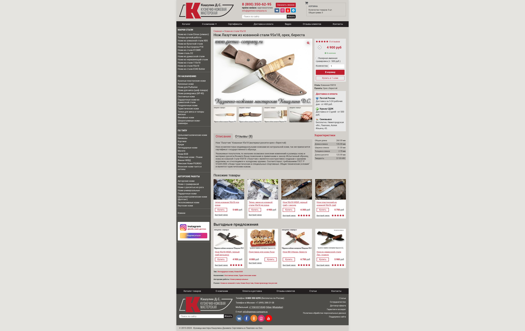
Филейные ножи (186, 117)
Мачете (181, 151)
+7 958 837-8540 (257, 307)
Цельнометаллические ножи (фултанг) (192, 198)
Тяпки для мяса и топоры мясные (191, 113)
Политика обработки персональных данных (324, 313)
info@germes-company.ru (254, 10)
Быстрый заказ (221, 215)
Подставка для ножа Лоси (262, 252)
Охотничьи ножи (186, 96)
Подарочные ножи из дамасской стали (188, 101)
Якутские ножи (185, 205)
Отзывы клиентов (312, 24)
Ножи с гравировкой (188, 184)
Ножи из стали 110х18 (189, 62)
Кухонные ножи (186, 84)
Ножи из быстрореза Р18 (190, 47)
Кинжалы (182, 138)
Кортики (182, 141)
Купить (221, 209)
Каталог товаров (192, 291)
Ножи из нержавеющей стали (193, 59)
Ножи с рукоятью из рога (191, 187)
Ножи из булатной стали (190, 43)
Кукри (181, 144)
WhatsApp (277, 307)
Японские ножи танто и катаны (190, 168)
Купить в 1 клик (330, 78)
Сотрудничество (338, 302)
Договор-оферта (338, 305)
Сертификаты (235, 24)
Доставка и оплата (263, 24)
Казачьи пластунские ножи (192, 80)
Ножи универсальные (189, 190)
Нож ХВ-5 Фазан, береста (295, 252)
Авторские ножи (186, 181)
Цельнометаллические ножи (192, 135)
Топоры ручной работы (189, 37)
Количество (322, 66)
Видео (288, 24)
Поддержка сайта (337, 317)
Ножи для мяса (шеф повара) (193, 90)
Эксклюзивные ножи (188, 202)
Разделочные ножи (187, 105)
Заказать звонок (285, 5)
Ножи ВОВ (183, 154)
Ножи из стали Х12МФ (189, 50)
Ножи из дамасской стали (191, 56)
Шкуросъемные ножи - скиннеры (189, 122)
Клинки (181, 213)
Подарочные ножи (187, 193)
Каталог (186, 24)
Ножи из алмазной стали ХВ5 (193, 40)
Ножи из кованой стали (230, 283)
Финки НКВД (184, 160)
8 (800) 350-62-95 (256, 4)
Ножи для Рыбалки (187, 87)
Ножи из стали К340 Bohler (191, 69)
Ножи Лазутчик (246, 283)
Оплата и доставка (252, 291)
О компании (208, 24)
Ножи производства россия (265, 283)
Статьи (313, 291)
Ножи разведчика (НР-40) (191, 93)
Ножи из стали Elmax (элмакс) (193, 34)
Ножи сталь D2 (185, 53)
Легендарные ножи (187, 147)
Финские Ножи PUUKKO (190, 163)
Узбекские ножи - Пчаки (190, 157)
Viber (269, 307)
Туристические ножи (188, 108)
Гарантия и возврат (336, 309)
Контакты (338, 24)
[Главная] (206, 11)
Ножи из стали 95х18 (188, 66)
